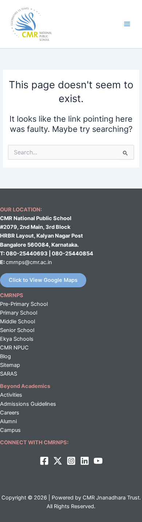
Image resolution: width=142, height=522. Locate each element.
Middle (8, 321)
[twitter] (57, 460)
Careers (9, 412)
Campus (10, 430)
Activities (11, 395)
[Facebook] (44, 460)
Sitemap (10, 365)
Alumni (8, 421)
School (25, 321)
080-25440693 (27, 253)
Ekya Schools (16, 339)
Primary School (18, 312)
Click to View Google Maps (43, 280)
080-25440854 (72, 253)
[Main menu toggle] (127, 24)
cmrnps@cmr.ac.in (29, 262)
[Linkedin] (84, 460)
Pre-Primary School (24, 304)
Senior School (17, 330)
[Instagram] (71, 460)
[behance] (98, 460)
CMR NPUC (14, 347)
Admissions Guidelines (28, 404)
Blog (5, 356)
